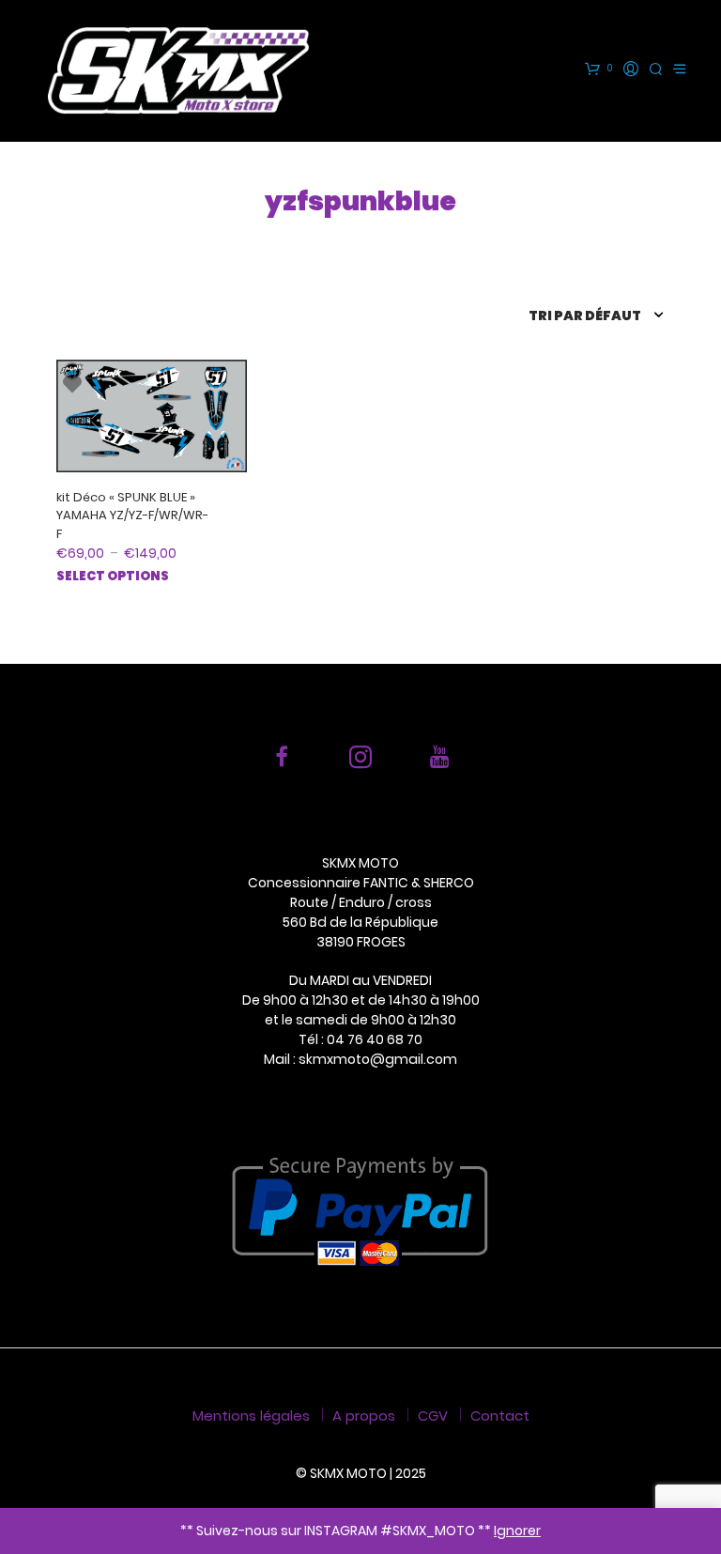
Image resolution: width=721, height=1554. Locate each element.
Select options (112, 576)
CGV (433, 1415)
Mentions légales (251, 1415)
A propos (363, 1415)
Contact (499, 1415)
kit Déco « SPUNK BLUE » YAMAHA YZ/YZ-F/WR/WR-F (132, 515)
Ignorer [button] (517, 1530)
